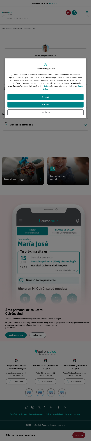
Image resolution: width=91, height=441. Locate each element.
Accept (45, 97)
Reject (45, 104)
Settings (45, 112)
